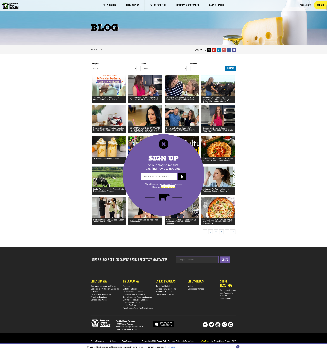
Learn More (170, 347)
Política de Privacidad (185, 341)
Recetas (126, 286)
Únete (225, 259)
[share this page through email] (234, 49)
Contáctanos (127, 341)
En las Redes (196, 281)
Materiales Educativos (164, 291)
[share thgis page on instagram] (224, 49)
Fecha (143, 63)
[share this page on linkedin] (219, 49)
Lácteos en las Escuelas (165, 288)
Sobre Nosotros (226, 283)
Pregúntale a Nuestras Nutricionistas (138, 307)
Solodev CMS (230, 341)
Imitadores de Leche (131, 302)
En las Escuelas (165, 281)
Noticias (223, 295)
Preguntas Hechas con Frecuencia (228, 291)
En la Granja (99, 281)
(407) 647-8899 (130, 329)
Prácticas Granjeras (99, 297)
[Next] (233, 231)
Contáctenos (225, 298)
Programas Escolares (164, 294)
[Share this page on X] (209, 49)
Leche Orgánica (129, 305)
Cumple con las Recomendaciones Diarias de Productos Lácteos (137, 298)
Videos (191, 286)
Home (94, 49)
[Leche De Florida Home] (10, 4)
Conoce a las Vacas (99, 299)
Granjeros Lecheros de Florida (103, 286)
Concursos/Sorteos (196, 288)
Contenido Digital (162, 286)
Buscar (193, 63)
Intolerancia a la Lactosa (133, 291)
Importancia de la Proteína (134, 294)
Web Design (206, 341)
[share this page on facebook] (229, 49)
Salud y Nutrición (130, 288)
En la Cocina (131, 281)
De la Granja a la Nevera (101, 294)
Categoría (95, 63)
